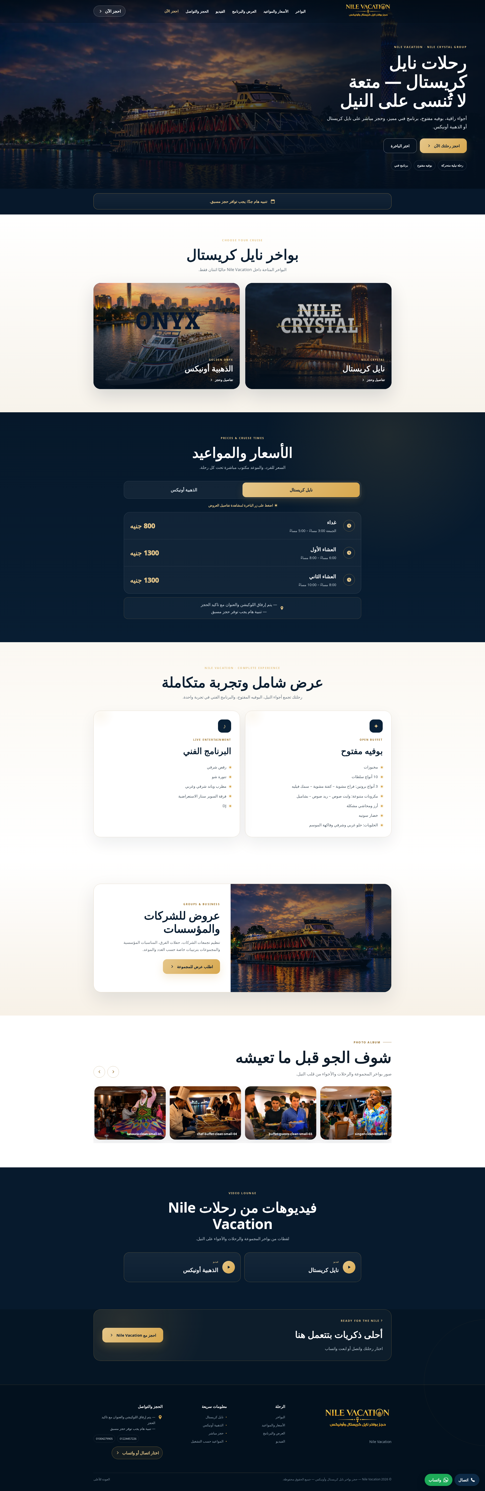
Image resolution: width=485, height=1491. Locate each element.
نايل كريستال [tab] (301, 490)
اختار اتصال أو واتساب (140, 1453)
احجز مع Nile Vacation (136, 1335)
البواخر (301, 11)
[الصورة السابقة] (99, 1072)
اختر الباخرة (400, 145)
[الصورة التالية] (113, 1072)
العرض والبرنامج (244, 11)
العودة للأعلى (101, 1479)
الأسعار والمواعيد (275, 11)
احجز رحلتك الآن (447, 145)
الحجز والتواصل (197, 11)
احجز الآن (171, 11)
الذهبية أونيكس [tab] (184, 490)
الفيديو (220, 11)
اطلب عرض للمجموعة (195, 966)
